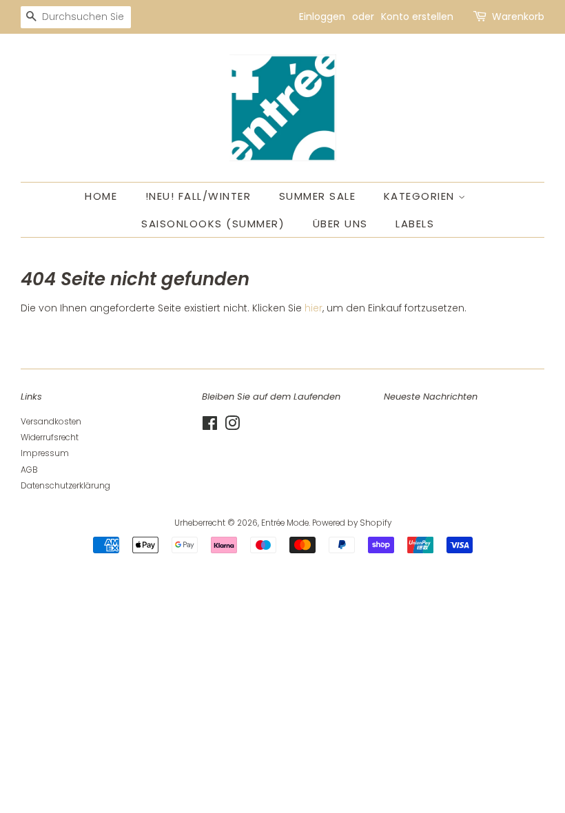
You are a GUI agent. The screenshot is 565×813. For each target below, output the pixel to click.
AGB (29, 469)
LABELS (414, 223)
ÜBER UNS (340, 223)
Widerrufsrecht (50, 437)
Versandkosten (51, 421)
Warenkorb (518, 16)
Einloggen (322, 16)
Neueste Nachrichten (430, 396)
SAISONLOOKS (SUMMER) (213, 223)
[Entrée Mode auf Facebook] (210, 426)
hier (313, 308)
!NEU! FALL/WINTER (198, 196)
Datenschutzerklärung (65, 485)
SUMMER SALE (317, 196)
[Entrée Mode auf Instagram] (232, 426)
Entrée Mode (285, 522)
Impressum (45, 453)
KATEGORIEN (421, 196)
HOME (101, 196)
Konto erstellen (417, 16)
